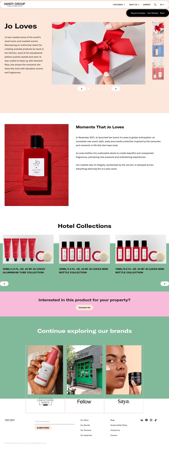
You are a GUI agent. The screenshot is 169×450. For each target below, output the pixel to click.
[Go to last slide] (81, 88)
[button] (119, 5)
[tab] (89, 88)
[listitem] (28, 254)
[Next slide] (116, 88)
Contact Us (84, 307)
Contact (146, 5)
